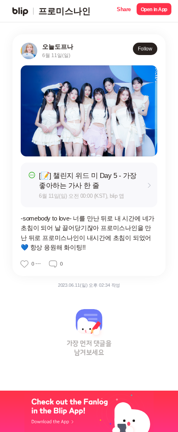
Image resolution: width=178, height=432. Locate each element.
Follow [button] (145, 49)
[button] (124, 11)
